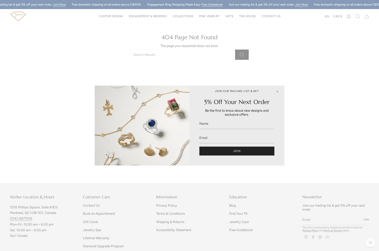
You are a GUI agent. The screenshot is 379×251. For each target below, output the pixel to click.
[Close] (277, 92)
